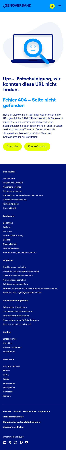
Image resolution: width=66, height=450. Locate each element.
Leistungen (8, 216)
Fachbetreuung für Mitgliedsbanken (19, 252)
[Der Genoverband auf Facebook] (21, 442)
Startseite (12, 146)
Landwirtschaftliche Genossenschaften (21, 271)
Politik (6, 374)
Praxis (6, 379)
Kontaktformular (37, 146)
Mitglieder (8, 260)
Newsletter (8, 391)
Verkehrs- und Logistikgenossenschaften (22, 292)
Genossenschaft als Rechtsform (18, 311)
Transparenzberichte (13, 416)
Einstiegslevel (9, 339)
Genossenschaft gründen (15, 300)
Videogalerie (9, 383)
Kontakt (7, 411)
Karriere (7, 332)
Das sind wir (9, 171)
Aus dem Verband (11, 366)
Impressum (44, 411)
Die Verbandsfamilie (12, 191)
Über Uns (7, 343)
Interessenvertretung (13, 235)
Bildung (6, 239)
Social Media (9, 387)
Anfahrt (17, 411)
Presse (6, 370)
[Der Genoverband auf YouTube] (26, 442)
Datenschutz (29, 411)
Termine (7, 396)
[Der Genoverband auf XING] (10, 442)
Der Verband (9, 178)
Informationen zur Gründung (16, 315)
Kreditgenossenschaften (14, 267)
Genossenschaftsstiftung (15, 199)
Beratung (7, 231)
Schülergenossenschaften (15, 284)
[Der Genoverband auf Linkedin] (4, 442)
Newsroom (8, 359)
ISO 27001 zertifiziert (13, 427)
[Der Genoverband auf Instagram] (15, 442)
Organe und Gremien (13, 182)
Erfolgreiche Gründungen (15, 307)
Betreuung (8, 223)
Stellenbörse (9, 351)
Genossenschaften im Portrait (17, 324)
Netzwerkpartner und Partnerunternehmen (23, 195)
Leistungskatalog (11, 248)
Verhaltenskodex (11, 204)
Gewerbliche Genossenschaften (18, 275)
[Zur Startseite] (17, 6)
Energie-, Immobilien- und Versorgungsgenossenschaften (30, 288)
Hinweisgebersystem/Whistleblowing (21, 422)
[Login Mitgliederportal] (52, 6)
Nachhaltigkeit (9, 208)
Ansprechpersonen (12, 187)
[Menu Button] (60, 6)
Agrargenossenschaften (14, 280)
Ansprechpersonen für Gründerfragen (21, 320)
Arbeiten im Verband (12, 347)
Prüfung (6, 227)
